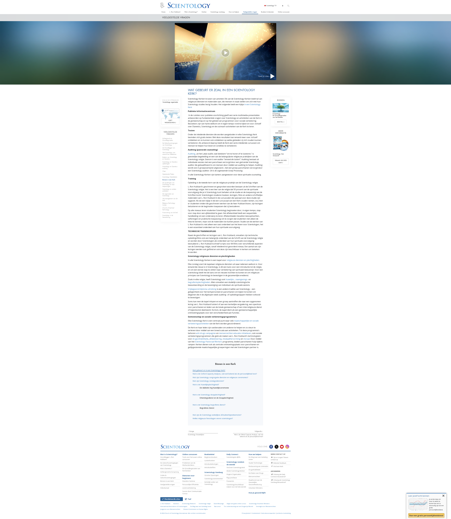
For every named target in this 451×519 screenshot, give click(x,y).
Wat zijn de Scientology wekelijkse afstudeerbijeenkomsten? (217, 415)
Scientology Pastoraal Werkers (208, 341)
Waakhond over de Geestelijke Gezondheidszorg (255, 482)
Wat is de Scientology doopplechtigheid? (209, 394)
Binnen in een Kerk (168, 180)
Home (163, 12)
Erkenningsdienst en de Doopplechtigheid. (217, 398)
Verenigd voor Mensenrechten (266, 506)
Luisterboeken (209, 460)
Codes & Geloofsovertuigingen (168, 476)
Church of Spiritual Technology (168, 209)
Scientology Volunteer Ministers (259, 503)
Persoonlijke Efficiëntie (190, 484)
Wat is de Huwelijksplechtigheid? (206, 384)
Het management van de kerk (169, 199)
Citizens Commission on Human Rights (195, 509)
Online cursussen (284, 12)
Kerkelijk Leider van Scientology (211, 483)
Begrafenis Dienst (207, 408)
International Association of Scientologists (173, 506)
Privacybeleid (246, 513)
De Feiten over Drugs (256, 473)
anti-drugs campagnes (206, 333)
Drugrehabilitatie (254, 470)
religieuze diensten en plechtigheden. (243, 260)
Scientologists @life (233, 457)
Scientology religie (205, 503)
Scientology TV (271, 5)
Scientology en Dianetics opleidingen (169, 163)
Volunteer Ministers (256, 488)
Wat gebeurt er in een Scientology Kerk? (209, 370)
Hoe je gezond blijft (257, 493)
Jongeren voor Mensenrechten (170, 509)
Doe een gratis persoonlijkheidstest (426, 515)
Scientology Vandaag (213, 472)
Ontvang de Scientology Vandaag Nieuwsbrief (280, 481)
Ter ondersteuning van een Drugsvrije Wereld (238, 506)
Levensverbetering (189, 488)
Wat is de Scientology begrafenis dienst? (209, 405)
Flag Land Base (232, 478)
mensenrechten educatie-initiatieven (235, 333)
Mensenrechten (254, 476)
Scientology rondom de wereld (235, 463)
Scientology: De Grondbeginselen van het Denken (279, 116)
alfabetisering (215, 339)
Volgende (258, 431)
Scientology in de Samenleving (167, 216)
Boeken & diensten (267, 12)
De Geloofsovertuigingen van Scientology (170, 144)
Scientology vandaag (218, 12)
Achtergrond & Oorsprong (169, 472)
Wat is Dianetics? (166, 468)
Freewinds (230, 481)
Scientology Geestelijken (196, 434)
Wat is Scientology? (191, 12)
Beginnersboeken (210, 457)
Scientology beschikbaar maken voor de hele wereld (236, 486)
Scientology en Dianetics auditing (169, 167)
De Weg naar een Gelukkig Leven (200, 506)
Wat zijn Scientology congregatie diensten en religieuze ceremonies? (220, 377)
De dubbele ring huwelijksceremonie (214, 388)
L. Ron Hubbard (174, 12)
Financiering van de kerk (170, 212)
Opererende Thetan (168, 174)
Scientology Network (189, 503)
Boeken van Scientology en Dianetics (169, 158)
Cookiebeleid (256, 513)
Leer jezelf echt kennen (418, 495)
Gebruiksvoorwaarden (268, 513)
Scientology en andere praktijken (169, 190)
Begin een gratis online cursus (236, 503)
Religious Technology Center (168, 204)
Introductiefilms (210, 467)
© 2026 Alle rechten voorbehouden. (183, 513)
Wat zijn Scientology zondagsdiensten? (208, 381)
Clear (164, 171)
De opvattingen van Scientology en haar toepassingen (168, 184)
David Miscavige (219, 503)
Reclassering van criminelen (258, 466)
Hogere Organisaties (234, 474)
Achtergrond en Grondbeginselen (167, 139)
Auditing (191, 153)
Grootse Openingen (211, 475)
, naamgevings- (241, 279)
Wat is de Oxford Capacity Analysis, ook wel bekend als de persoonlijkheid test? (225, 374)
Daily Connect (232, 454)
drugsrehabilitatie (200, 339)
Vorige (191, 431)
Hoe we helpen (234, 12)
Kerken (204, 12)
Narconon (217, 506)
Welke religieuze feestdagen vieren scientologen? (213, 418)
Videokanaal (164, 488)
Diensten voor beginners (188, 476)
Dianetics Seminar (188, 481)
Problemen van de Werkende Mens (188, 464)
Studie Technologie (255, 463)
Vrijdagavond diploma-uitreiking (202, 289)
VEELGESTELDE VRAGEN (170, 133)
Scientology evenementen (213, 479)
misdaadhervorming (231, 339)
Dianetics (176, 503)
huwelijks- (230, 279)
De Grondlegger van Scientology (168, 149)
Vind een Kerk (278, 466)
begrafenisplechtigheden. (199, 282)
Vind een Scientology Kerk (236, 467)
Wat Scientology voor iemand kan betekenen (169, 153)
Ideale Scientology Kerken (236, 471)
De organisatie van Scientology (168, 195)
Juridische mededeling (283, 513)
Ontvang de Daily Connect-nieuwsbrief (278, 475)
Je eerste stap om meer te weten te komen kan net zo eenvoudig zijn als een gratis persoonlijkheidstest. (436, 504)
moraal (246, 339)
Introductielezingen (211, 464)
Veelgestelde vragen (250, 12)
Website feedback (279, 463)
